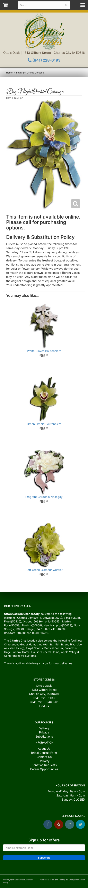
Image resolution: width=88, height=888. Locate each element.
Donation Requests (44, 765)
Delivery (44, 728)
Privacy (44, 732)
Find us (44, 706)
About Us (44, 748)
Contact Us (44, 757)
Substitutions (44, 736)
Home (9, 72)
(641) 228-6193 (46, 60)
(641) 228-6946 (41, 702)
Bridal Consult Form (44, 752)
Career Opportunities (44, 769)
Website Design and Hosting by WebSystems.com (62, 880)
